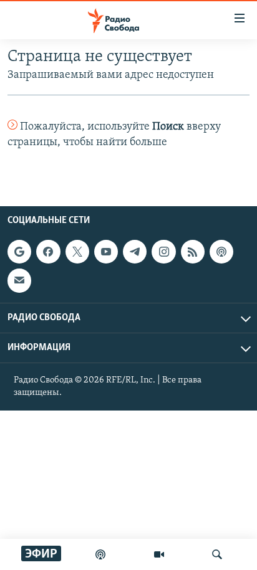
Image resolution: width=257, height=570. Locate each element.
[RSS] (193, 252)
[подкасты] (100, 554)
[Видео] (159, 554)
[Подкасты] (221, 252)
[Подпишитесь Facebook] (48, 252)
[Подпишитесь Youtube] (106, 252)
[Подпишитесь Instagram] (163, 252)
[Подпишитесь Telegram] (135, 252)
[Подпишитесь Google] (19, 252)
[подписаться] (19, 280)
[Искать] (217, 554)
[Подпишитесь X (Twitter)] (77, 252)
